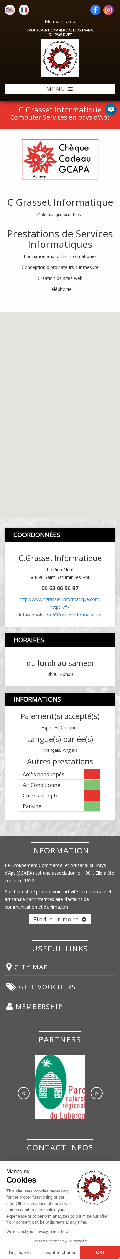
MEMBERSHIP (38, 1006)
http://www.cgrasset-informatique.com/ (60, 599)
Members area (60, 21)
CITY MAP (30, 967)
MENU (57, 89)
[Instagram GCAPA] (108, 10)
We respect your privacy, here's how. (37, 1231)
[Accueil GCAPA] (60, 58)
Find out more (57, 919)
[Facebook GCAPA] (95, 10)
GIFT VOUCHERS (46, 987)
